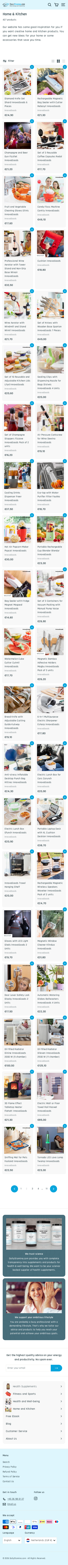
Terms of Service (11, 1476)
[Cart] (56, 5)
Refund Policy (10, 1471)
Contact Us (8, 1481)
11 (46, 1188)
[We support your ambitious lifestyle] (34, 1297)
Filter (10, 61)
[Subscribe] (56, 1368)
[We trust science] (34, 1234)
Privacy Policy (10, 1466)
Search (6, 1462)
